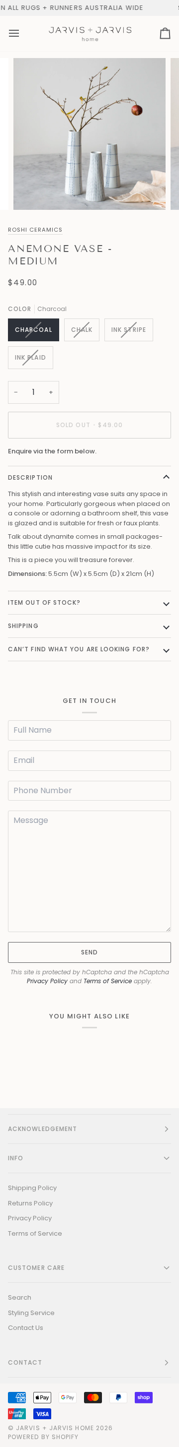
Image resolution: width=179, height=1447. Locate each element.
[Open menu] (23, 33)
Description (30, 477)
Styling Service (31, 1313)
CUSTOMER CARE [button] (36, 1267)
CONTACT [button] (25, 1362)
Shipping (23, 626)
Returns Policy (30, 1203)
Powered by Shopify (43, 1437)
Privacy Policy (47, 981)
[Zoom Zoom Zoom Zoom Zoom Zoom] (89, 134)
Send (89, 952)
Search (19, 1297)
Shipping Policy (32, 1188)
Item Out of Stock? (44, 602)
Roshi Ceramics (35, 230)
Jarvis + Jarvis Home (55, 1428)
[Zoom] (32, 191)
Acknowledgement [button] (42, 1129)
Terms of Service (108, 981)
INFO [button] (15, 1158)
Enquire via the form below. (52, 451)
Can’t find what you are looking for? (79, 649)
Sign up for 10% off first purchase (105, 7)
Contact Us (25, 1327)
